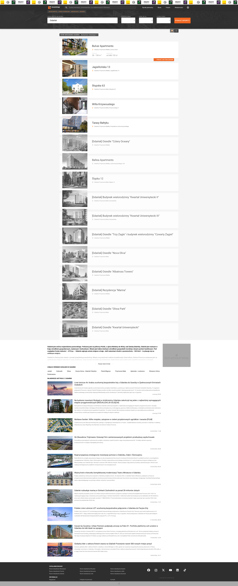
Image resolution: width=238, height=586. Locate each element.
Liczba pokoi (161, 16)
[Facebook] (148, 570)
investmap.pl (53, 11)
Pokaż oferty (182, 20)
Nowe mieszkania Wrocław (87, 569)
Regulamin (52, 579)
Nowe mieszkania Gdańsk (56, 573)
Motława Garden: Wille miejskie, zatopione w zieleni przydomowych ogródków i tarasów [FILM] (113, 419)
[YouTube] (170, 570)
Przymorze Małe (120, 371)
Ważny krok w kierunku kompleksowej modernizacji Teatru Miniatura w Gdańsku (107, 473)
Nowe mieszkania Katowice (88, 571)
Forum (168, 7)
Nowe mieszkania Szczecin (118, 573)
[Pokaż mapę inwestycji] (172, 31)
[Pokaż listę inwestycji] (176, 31)
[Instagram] (156, 570)
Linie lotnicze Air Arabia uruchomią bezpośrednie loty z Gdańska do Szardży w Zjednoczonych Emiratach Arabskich (117, 383)
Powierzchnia (126, 16)
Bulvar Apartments (102, 46)
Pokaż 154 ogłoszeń (165, 59)
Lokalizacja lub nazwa (55, 16)
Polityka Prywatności (86, 579)
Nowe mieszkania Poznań (56, 571)
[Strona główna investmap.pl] (53, 7)
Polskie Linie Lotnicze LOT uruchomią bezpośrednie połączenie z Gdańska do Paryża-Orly (111, 508)
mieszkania (75, 11)
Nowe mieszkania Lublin (117, 571)
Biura (159, 7)
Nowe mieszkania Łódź (86, 573)
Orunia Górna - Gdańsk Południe (85, 371)
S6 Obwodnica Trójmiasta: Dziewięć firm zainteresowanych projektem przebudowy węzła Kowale (114, 437)
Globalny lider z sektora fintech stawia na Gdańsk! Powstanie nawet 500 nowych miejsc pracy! (113, 544)
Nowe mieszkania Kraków (117, 569)
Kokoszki (59, 371)
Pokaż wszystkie (104, 364)
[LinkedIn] (177, 570)
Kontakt (112, 579)
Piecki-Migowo (106, 371)
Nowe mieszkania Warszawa (57, 569)
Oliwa (69, 371)
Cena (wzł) (142, 16)
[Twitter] (163, 570)
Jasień (49, 371)
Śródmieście (51, 374)
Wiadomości (179, 7)
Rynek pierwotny (147, 7)
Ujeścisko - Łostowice (138, 371)
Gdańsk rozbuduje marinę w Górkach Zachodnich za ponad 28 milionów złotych (107, 490)
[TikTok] (184, 570)
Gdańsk (82, 11)
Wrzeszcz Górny (154, 371)
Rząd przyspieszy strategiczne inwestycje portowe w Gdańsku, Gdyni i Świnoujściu (108, 455)
